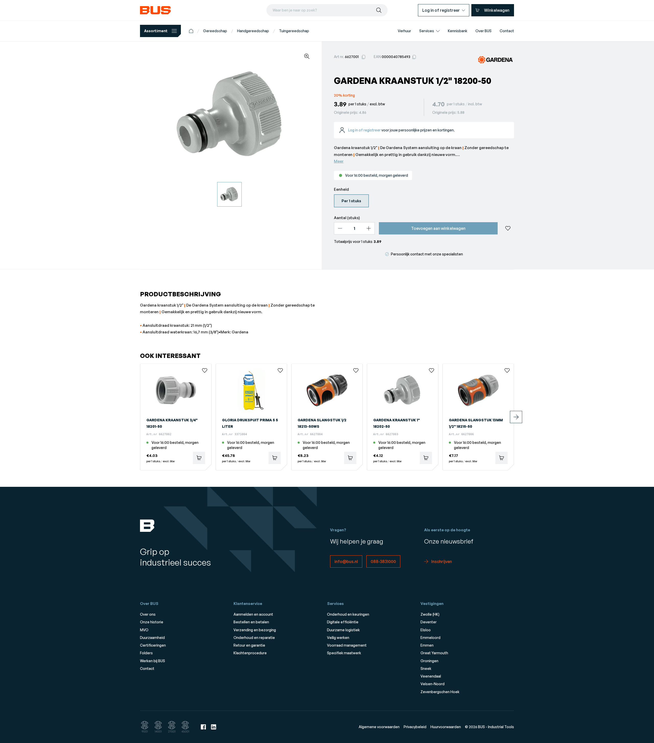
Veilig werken (338, 637)
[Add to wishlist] (507, 228)
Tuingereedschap (294, 31)
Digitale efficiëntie (342, 622)
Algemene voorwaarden (379, 727)
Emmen (427, 645)
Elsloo (426, 630)
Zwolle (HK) (430, 614)
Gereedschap (215, 31)
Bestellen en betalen (251, 622)
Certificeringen (153, 645)
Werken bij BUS (152, 661)
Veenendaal (431, 676)
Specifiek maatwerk (344, 653)
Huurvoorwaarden (445, 727)
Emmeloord (430, 637)
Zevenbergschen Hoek (440, 692)
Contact (147, 668)
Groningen (429, 661)
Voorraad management (347, 645)
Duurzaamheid (152, 637)
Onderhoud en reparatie (254, 637)
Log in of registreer (364, 130)
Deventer (429, 622)
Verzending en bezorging (254, 630)
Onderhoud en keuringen (348, 614)
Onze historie (151, 622)
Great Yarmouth (434, 653)
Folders (146, 653)
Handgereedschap (253, 31)
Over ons (148, 614)
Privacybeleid (415, 727)
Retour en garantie (249, 645)
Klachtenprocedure (250, 653)
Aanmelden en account (253, 614)
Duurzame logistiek (343, 630)
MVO (144, 630)
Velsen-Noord (433, 684)
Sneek (426, 668)
